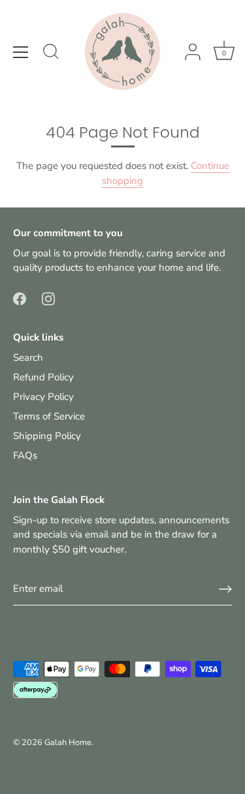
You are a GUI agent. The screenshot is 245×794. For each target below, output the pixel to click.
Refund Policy (43, 377)
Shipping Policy (47, 435)
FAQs (25, 455)
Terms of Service (49, 416)
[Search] (51, 53)
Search (28, 357)
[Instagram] (48, 298)
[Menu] (21, 52)
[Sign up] (225, 589)
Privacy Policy (43, 396)
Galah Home (67, 742)
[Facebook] (19, 298)
